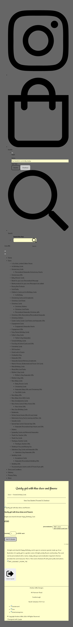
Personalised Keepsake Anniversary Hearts (29, 272)
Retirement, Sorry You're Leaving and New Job (26, 418)
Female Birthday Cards (19, 341)
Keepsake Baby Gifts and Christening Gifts (28, 389)
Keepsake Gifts (16, 358)
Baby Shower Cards (18, 278)
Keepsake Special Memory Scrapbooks (24, 361)
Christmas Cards (17, 303)
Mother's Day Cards (18, 372)
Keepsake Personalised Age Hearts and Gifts (29, 426)
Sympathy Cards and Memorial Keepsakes (25, 432)
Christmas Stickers (21, 306)
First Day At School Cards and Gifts (23, 343)
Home (10, 258)
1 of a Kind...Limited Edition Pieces (22, 263)
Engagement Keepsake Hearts (25, 326)
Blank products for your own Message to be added (28, 283)
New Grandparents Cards (20, 401)
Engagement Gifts (17, 329)
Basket (16, 168)
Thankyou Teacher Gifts (22, 444)
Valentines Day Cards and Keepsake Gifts (25, 449)
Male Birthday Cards (18, 366)
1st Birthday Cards (17, 266)
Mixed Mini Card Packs (19, 369)
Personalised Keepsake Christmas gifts (27, 312)
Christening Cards (20, 386)
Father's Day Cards (18, 335)
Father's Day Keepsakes (23, 338)
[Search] (34, 240)
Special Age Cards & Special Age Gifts (24, 424)
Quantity (6, 533)
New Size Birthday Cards (20, 409)
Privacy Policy (12, 475)
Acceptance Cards (21, 458)
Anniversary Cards (17, 269)
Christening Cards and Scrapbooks (22, 298)
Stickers (14, 429)
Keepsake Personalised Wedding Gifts (27, 461)
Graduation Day (17, 355)
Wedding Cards (16, 455)
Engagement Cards (18, 323)
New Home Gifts (20, 406)
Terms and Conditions (15, 469)
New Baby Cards (17, 381)
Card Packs (15, 289)
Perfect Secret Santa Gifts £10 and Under (24, 415)
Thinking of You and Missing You (22, 446)
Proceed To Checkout (42, 500)
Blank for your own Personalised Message (25, 280)
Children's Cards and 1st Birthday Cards (24, 292)
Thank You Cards (17, 438)
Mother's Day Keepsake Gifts (24, 375)
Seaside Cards (16, 421)
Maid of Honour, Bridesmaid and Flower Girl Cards (27, 363)
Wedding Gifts (16, 464)
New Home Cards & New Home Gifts (23, 404)
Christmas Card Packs (18, 301)
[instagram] (38, 75)
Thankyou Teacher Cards (19, 441)
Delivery (10, 472)
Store (9, 260)
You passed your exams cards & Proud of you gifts (28, 466)
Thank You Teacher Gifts (19, 435)
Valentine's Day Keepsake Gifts (25, 452)
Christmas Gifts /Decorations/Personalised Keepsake (28, 315)
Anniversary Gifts (17, 275)
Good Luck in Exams (18, 352)
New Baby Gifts (17, 395)
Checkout (25, 168)
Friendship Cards (17, 346)
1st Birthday (19, 295)
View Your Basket (29, 500)
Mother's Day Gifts (17, 378)
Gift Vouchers (16, 349)
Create (20, 619)
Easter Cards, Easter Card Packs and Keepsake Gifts (28, 321)
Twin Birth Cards (20, 392)
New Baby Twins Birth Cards (21, 398)
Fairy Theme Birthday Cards (20, 332)
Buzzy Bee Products (18, 286)
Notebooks (15, 412)
